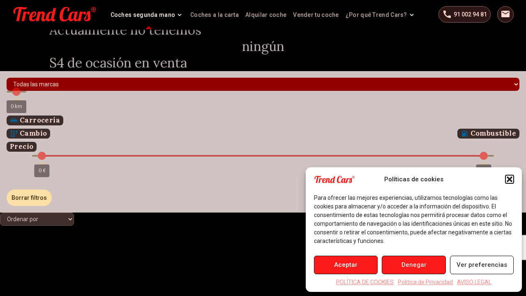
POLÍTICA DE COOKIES (365, 282)
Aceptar (346, 264)
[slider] (16, 92)
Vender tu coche (316, 15)
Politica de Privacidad (425, 282)
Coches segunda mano (143, 15)
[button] (509, 179)
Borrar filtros (29, 197)
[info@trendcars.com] (505, 14)
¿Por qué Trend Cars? (376, 15)
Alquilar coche (265, 15)
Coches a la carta (214, 15)
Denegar (414, 264)
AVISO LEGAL (474, 282)
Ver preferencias (482, 264)
